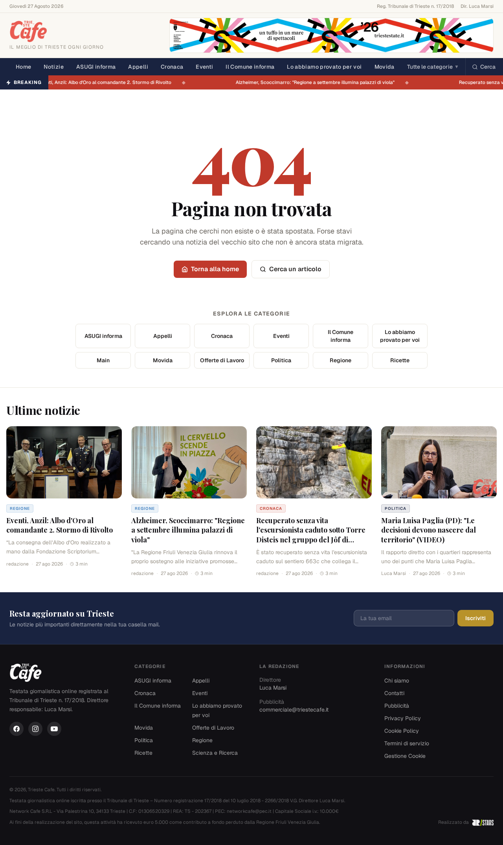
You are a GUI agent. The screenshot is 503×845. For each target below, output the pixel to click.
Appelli (138, 66)
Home (23, 66)
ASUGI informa (96, 66)
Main (103, 360)
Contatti (394, 693)
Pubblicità (396, 705)
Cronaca (172, 66)
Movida (384, 66)
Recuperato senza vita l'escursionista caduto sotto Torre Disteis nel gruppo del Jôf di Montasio (310, 535)
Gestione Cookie (405, 755)
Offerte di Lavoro (222, 360)
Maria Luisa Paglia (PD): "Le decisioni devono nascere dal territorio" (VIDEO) (428, 530)
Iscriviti (475, 618)
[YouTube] (54, 729)
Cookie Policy (401, 730)
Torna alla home (215, 269)
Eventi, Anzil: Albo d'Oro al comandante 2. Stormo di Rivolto (110, 82)
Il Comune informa (250, 66)
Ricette (399, 360)
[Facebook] (16, 729)
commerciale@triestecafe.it (294, 709)
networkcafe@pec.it (249, 811)
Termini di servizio (406, 743)
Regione (340, 360)
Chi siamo (396, 680)
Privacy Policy (402, 718)
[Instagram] (35, 729)
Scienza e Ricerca (215, 752)
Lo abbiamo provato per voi (324, 66)
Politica (281, 360)
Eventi (204, 66)
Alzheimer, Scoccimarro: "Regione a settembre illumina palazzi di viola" (320, 82)
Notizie (53, 66)
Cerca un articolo (295, 269)
